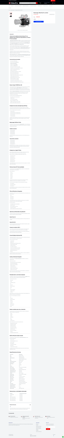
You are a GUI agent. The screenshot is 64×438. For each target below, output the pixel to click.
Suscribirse (53, 0)
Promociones (50, 5)
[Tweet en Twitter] (52, 14)
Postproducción (40, 5)
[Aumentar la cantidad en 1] (40, 19)
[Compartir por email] (53, 14)
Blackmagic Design (36, 14)
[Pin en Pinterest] (51, 14)
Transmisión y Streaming (33, 5)
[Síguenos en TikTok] (34, 435)
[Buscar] (37, 3)
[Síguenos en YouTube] (33, 435)
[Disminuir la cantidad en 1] (37, 19)
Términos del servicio (38, 427)
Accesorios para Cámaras (18, 5)
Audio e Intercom (45, 5)
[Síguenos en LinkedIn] (35, 435)
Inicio (9, 5)
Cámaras (12, 5)
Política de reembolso (38, 428)
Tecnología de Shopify (11, 435)
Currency (40, 2)
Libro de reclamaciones (38, 431)
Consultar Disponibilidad (38, 21)
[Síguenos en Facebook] (30, 435)
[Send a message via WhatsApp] (63, 437)
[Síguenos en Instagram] (31, 435)
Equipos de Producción (25, 5)
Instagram (37, 430)
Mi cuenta (45, 3)
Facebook (37, 429)
